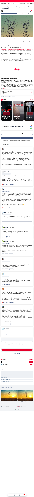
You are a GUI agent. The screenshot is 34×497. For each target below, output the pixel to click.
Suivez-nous (8, 13)
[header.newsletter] (4, 1)
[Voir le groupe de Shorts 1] (15, 121)
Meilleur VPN (3, 3)
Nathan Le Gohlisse (7, 10)
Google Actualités (14, 126)
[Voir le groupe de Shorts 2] (16, 121)
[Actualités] (10, 495)
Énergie (11, 5)
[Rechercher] (2, 1)
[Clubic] (17, 1)
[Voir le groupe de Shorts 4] (18, 121)
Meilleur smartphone (21, 3)
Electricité (15, 5)
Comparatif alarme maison (17, 366)
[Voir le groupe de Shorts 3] (17, 121)
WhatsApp (21, 126)
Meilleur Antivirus (11, 3)
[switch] (31, 1)
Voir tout (31, 99)
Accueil (2, 5)
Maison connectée (7, 5)
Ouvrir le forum (17, 353)
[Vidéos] (15, 495)
